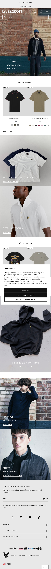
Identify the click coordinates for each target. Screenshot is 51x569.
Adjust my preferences (26, 299)
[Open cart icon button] (35, 11)
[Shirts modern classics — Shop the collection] (25, 454)
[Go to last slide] (4, 131)
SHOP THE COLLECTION (12, 475)
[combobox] (45, 567)
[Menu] (47, 11)
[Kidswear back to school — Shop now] (25, 403)
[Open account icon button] (41, 11)
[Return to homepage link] (12, 11)
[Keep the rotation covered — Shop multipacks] (25, 160)
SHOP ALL (7, 232)
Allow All (25, 291)
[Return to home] (6, 555)
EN (44, 567)
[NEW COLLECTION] (25, 38)
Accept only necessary (25, 295)
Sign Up (45, 499)
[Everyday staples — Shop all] (25, 211)
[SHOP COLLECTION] (25, 334)
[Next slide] (10, 131)
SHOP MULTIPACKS (10, 181)
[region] (25, 284)
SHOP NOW (7, 424)
